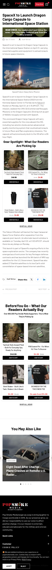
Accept (9, 566)
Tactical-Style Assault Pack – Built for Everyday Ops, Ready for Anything (13, 347)
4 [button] (28, 484)
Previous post (11, 289)
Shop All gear (26, 226)
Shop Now (39, 4)
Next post (42, 289)
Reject (23, 566)
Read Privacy (26, 559)
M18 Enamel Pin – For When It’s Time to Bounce (38, 347)
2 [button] (23, 484)
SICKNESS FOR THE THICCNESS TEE (38, 387)
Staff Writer (26, 39)
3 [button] (25, 484)
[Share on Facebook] (37, 279)
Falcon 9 (40, 102)
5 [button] (30, 484)
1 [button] (20, 484)
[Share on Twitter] (31, 279)
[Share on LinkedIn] (44, 279)
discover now (26, 433)
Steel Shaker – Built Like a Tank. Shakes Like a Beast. (13, 387)
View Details (14, 182)
